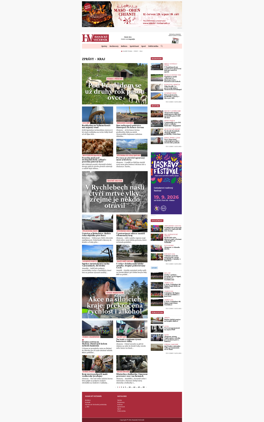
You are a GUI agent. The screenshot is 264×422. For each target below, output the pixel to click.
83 (144, 387)
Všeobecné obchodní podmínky (96, 404)
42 (134, 387)
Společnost (134, 46)
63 (139, 387)
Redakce (88, 400)
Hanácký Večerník (95, 38)
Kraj (141, 51)
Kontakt (87, 402)
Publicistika (153, 46)
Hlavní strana (128, 51)
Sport (143, 46)
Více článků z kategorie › (174, 102)
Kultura (124, 46)
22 (130, 387)
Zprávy (104, 46)
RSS (88, 407)
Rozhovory (114, 46)
